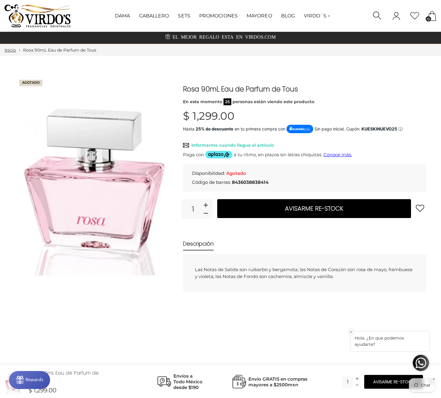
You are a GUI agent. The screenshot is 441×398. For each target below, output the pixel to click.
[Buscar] (378, 16)
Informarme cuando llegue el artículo (232, 145)
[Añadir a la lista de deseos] (420, 208)
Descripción (198, 243)
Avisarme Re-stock (314, 208)
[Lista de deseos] (415, 16)
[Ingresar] (396, 16)
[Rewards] (29, 380)
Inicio (10, 50)
